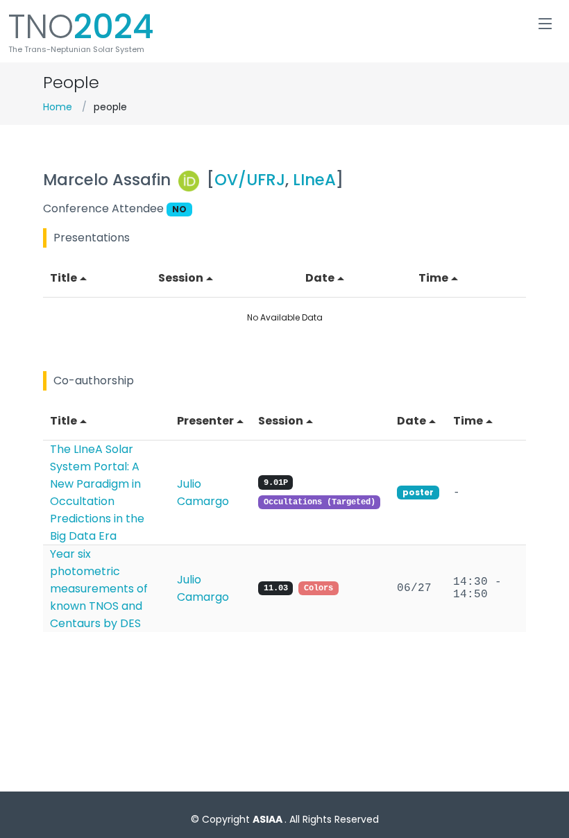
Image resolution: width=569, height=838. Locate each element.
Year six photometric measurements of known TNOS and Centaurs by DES (99, 588)
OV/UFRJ (249, 180)
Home (57, 107)
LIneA (314, 180)
